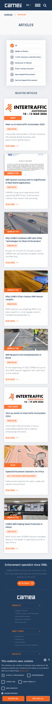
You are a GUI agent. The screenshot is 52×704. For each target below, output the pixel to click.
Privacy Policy (20, 642)
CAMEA (13, 5)
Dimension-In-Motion (23, 619)
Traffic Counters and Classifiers (27, 613)
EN (27, 5)
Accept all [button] (13, 698)
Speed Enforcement (22, 616)
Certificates (19, 639)
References (19, 636)
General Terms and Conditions (26, 645)
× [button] (49, 660)
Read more (24, 671)
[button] (26, 693)
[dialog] (26, 680)
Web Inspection (21, 622)
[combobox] (45, 660)
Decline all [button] (38, 698)
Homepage (8, 14)
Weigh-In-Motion (21, 611)
